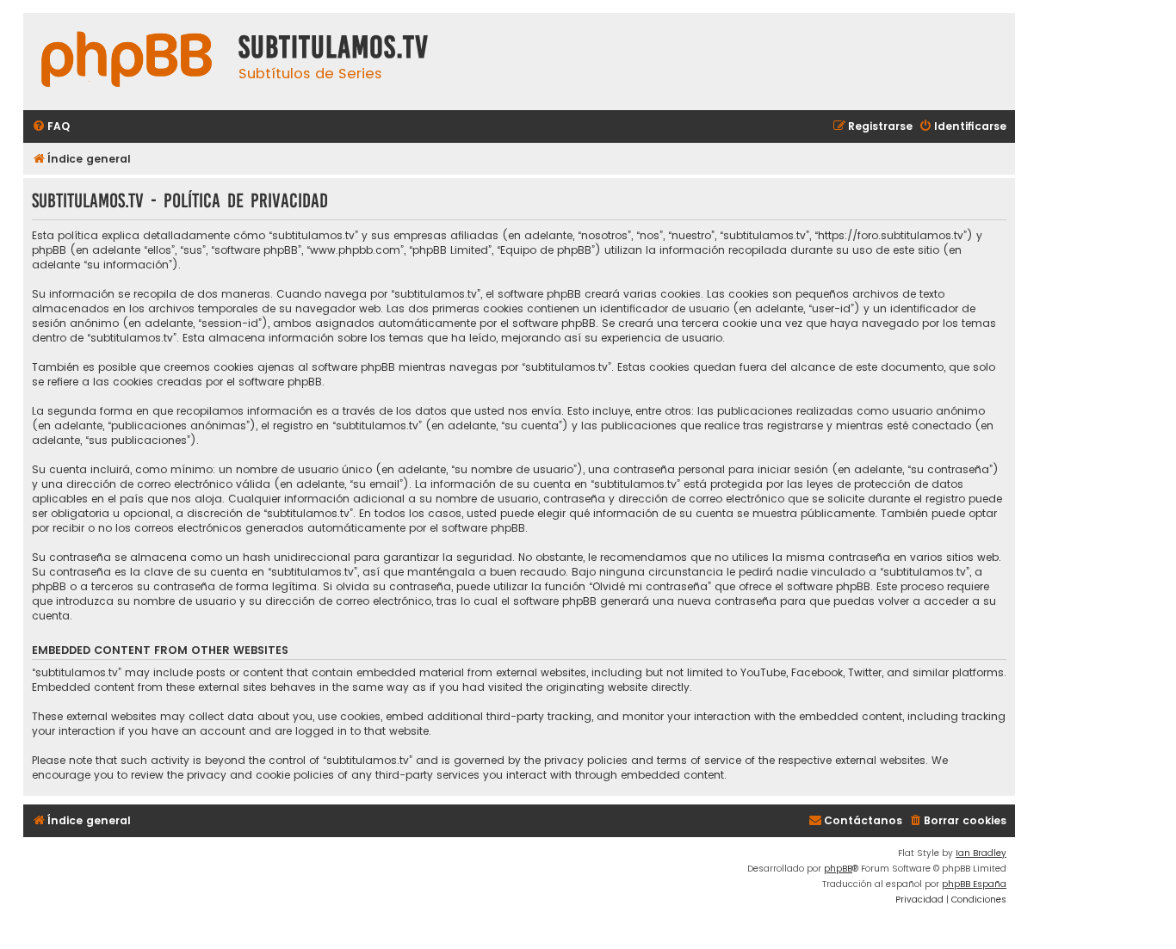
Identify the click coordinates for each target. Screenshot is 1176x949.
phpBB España (974, 884)
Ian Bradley (981, 853)
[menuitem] (51, 127)
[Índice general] (127, 61)
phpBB (838, 868)
